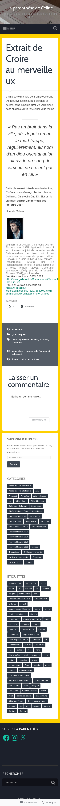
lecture (28, 645)
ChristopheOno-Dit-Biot (25, 339)
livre (10, 650)
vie (20, 706)
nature (12, 660)
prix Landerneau (42, 680)
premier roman (25, 670)
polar (47, 665)
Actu (37, 491)
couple (12, 594)
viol (27, 706)
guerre (36, 624)
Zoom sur (37, 557)
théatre (35, 547)
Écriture (29, 562)
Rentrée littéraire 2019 (18, 542)
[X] (23, 738)
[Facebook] (6, 738)
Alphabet (13, 496)
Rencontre (44, 521)
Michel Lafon (14, 655)
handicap (13, 629)
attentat (28, 588)
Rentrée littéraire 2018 (18, 537)
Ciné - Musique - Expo (18, 511)
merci (38, 650)
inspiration (13, 634)
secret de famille (24, 696)
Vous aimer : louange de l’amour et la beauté (31, 352)
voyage (36, 706)
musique (36, 655)
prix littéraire (31, 521)
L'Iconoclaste (14, 645)
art (20, 588)
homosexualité (27, 629)
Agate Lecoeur (15, 583)
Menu (11, 28)
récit (11, 696)
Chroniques (36, 506)
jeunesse (36, 640)
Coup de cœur (15, 521)
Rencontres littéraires (18, 527)
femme (47, 609)
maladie (20, 650)
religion (35, 686)
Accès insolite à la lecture (20, 491)
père (26, 686)
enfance (12, 604)
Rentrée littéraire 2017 (18, 532)
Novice (34, 660)
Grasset (25, 624)
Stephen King (41, 696)
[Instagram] (14, 738)
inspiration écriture (31, 634)
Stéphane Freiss (16, 701)
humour (41, 629)
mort (26, 655)
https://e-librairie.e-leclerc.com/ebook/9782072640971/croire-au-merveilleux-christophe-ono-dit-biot (29, 290)
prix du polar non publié (19, 675)
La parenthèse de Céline (30, 8)
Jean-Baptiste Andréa (18, 640)
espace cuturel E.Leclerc (19, 609)
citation (44, 339)
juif (46, 640)
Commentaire (39, 419)
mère (46, 655)
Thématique (14, 552)
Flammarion (14, 619)
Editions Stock (41, 599)
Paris (27, 665)
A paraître (25, 496)
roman (43, 691)
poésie (12, 670)
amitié (43, 583)
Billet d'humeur (37, 501)
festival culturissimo (17, 614)
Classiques (37, 511)
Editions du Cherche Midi (20, 599)
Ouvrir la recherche (54, 28)
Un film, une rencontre (33, 552)
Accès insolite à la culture (20, 486)
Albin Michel (31, 583)
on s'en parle (14, 665)
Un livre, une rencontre (18, 557)
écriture (12, 711)
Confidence (35, 516)
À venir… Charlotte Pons (25, 359)
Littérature (39, 645)
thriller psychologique (37, 701)
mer (29, 650)
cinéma (46, 588)
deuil (36, 594)
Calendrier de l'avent (18, 506)
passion (37, 665)
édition (23, 711)
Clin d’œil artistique (17, 516)
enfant (23, 604)
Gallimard (17, 342)
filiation (33, 614)
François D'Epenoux (32, 619)
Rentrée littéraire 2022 (18, 547)
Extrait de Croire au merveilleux (29, 64)
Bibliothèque (21, 501)
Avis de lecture (39, 496)
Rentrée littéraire (39, 527)
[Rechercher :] (30, 782)
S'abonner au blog (22, 439)
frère (47, 619)
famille (37, 609)
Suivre (13, 464)
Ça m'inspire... (19, 334)
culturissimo (24, 594)
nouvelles (23, 660)
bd (10, 501)
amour (11, 588)
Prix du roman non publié (20, 680)
